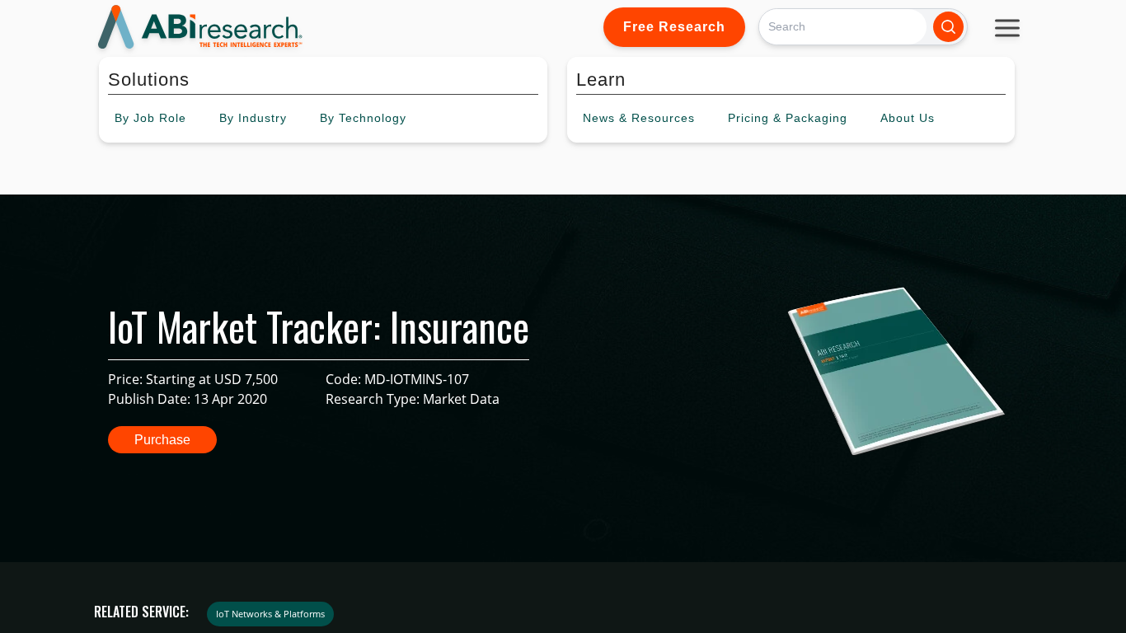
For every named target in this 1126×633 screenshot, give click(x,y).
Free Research (674, 27)
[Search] (948, 27)
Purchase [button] (162, 440)
